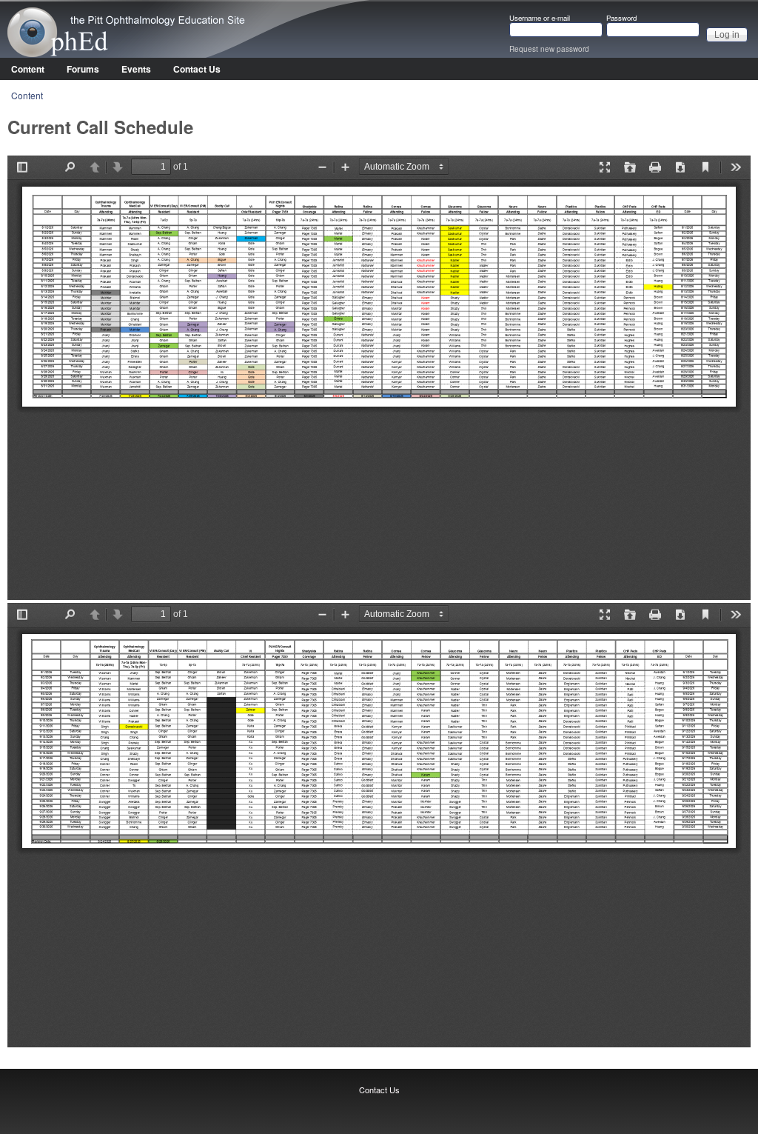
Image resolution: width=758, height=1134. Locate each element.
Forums (83, 69)
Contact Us (197, 69)
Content (27, 69)
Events (136, 69)
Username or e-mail (539, 18)
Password (621, 18)
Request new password (549, 49)
